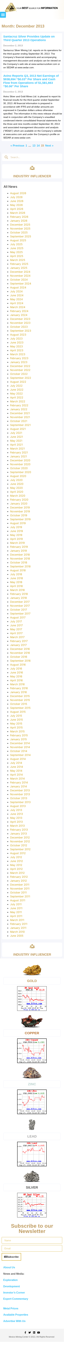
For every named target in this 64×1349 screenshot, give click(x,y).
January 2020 (18, 503)
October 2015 (18, 704)
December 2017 (20, 601)
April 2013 (16, 821)
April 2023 (16, 350)
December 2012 (20, 837)
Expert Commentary (15, 1298)
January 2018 (18, 597)
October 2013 (18, 798)
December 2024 (20, 271)
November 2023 (20, 322)
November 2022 (20, 370)
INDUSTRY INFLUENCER (32, 176)
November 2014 (20, 747)
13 (33, 145)
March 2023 (17, 354)
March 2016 (17, 684)
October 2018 (18, 562)
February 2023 (19, 358)
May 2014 (16, 770)
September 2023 (20, 330)
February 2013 (19, 829)
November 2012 (20, 841)
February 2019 (19, 546)
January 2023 (18, 362)
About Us (9, 1267)
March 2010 (17, 931)
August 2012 (18, 853)
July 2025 (16, 244)
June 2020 (16, 484)
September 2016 (20, 660)
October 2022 (19, 374)
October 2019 (18, 515)
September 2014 (20, 755)
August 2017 (18, 617)
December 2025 (20, 224)
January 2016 (18, 692)
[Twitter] (29, 1332)
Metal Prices (10, 1308)
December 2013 (20, 790)
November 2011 (19, 888)
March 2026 (17, 212)
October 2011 (18, 892)
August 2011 (17, 900)
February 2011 (18, 924)
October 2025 (19, 232)
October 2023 (19, 326)
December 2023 (20, 319)
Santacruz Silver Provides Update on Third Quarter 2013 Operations (29, 38)
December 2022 (20, 366)
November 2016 (20, 652)
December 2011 (19, 884)
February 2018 (19, 594)
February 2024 (19, 311)
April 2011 (16, 916)
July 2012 (16, 857)
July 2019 (16, 527)
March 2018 (17, 590)
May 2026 (16, 205)
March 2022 (17, 401)
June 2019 (16, 531)
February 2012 (19, 876)
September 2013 (20, 802)
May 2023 (16, 346)
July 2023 (16, 338)
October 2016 (18, 656)
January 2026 (18, 220)
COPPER (32, 1033)
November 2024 (20, 275)
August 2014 (18, 759)
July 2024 (16, 291)
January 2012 (18, 880)
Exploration (10, 1280)
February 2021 (19, 452)
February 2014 (19, 782)
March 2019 (17, 542)
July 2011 (16, 904)
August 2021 (18, 429)
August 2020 (18, 476)
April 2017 (16, 633)
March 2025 (17, 260)
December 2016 (20, 649)
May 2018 (16, 582)
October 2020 (19, 468)
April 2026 (16, 209)
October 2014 (18, 751)
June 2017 (16, 625)
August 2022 (18, 381)
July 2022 (16, 385)
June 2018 (16, 578)
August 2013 (18, 806)
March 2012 (17, 872)
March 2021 (17, 448)
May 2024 (16, 299)
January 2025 (18, 267)
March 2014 (17, 778)
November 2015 (20, 700)
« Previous (17, 145)
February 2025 (19, 264)
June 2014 (16, 766)
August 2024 (18, 287)
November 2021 (20, 417)
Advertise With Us (14, 1321)
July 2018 (16, 574)
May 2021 (16, 440)
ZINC (32, 1084)
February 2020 (19, 499)
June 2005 (16, 935)
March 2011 (17, 920)
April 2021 (16, 444)
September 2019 (20, 519)
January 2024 (18, 315)
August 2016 (18, 664)
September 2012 (20, 849)
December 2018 (20, 554)
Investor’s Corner (14, 1292)
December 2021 (20, 413)
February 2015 (19, 735)
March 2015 (17, 731)
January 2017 (18, 645)
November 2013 (20, 794)
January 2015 (18, 739)
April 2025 (16, 256)
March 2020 (17, 495)
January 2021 (18, 456)
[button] (3, 15)
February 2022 (19, 405)
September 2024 (20, 283)
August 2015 (18, 711)
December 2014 (20, 743)
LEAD (32, 1136)
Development (11, 1286)
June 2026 (16, 201)
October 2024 (19, 279)
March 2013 (17, 825)
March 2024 (17, 307)
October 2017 (18, 609)
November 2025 (20, 228)
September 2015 (20, 707)
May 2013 (16, 817)
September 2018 (20, 566)
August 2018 (18, 570)
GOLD (32, 981)
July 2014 (16, 762)
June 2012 (16, 861)
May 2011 (16, 912)
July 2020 (16, 480)
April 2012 (16, 869)
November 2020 (20, 464)
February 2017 (19, 641)
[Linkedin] (34, 1332)
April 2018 (16, 586)
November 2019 (20, 511)
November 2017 (20, 605)
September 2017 (20, 613)
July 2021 (16, 432)
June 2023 (16, 342)
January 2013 (18, 833)
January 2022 (18, 409)
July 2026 (16, 197)
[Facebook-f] (25, 1332)
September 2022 (20, 377)
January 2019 (18, 550)
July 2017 (16, 621)
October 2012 (18, 845)
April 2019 (16, 539)
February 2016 (19, 688)
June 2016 (16, 672)
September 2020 (20, 472)
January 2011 (18, 927)
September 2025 (20, 236)
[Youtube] (38, 1332)
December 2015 (20, 696)
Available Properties (15, 1314)
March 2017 (17, 637)
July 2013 (16, 810)
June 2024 (16, 295)
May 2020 (16, 487)
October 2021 (18, 421)
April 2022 (16, 397)
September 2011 (20, 896)
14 (38, 145)
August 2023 (18, 334)
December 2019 (20, 507)
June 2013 (16, 814)
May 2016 (16, 676)
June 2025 (16, 248)
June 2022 (16, 389)
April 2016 (16, 680)
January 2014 (18, 786)
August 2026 (18, 193)
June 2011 (16, 908)
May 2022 (16, 393)
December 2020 (20, 460)
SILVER (32, 1187)
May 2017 (16, 629)
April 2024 (16, 303)
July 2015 (16, 715)
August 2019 (18, 523)
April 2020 (16, 491)
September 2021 (20, 425)
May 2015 (16, 723)
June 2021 (16, 436)
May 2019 (16, 535)
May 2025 (16, 252)
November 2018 (20, 558)
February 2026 (19, 216)
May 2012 (16, 865)
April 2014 (16, 774)
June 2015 (16, 719)
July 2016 (16, 668)
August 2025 (18, 240)
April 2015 (16, 727)
